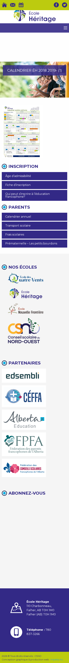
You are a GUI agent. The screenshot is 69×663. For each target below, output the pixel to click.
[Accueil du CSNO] (4, 5)
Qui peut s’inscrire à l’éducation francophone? (27, 195)
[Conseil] (24, 330)
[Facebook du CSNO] (56, 5)
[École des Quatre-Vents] (25, 278)
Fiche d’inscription (18, 185)
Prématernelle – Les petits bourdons (31, 243)
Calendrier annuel (18, 216)
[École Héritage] (25, 293)
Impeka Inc (57, 659)
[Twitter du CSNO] (64, 5)
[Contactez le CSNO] (12, 5)
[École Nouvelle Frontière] (25, 309)
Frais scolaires (14, 234)
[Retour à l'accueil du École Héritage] (34, 16)
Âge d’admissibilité (18, 176)
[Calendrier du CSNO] (21, 5)
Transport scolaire (18, 225)
